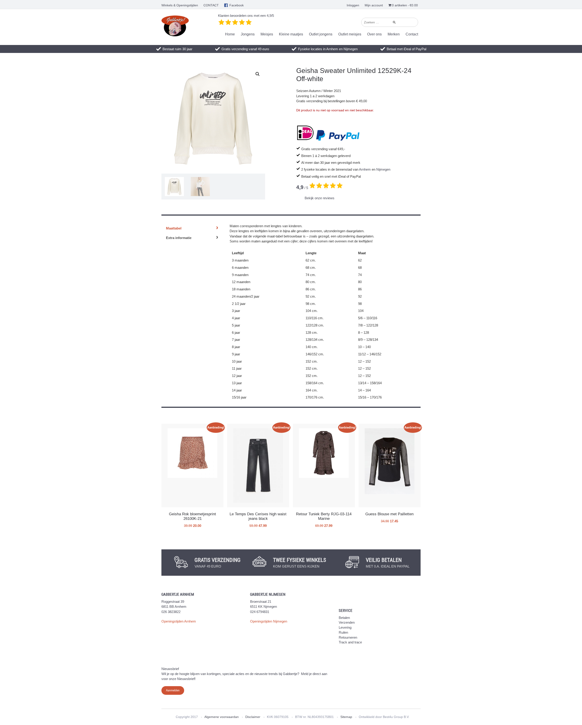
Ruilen (343, 632)
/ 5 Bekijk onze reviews (315, 192)
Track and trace (350, 642)
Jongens (248, 34)
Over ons (374, 34)
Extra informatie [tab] (178, 238)
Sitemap (346, 717)
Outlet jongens (320, 34)
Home (230, 34)
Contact (412, 34)
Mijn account (374, 5)
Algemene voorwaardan (221, 717)
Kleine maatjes (291, 34)
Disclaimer (252, 717)
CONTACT (211, 5)
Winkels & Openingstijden (179, 5)
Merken (394, 34)
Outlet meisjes (349, 34)
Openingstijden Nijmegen (268, 621)
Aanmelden (173, 690)
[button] (257, 74)
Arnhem (365, 169)
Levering (345, 627)
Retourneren (348, 637)
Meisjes (267, 34)
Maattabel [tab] (173, 228)
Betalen (344, 618)
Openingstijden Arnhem (178, 621)
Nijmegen (383, 169)
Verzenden (347, 622)
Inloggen (353, 5)
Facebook (236, 5)
